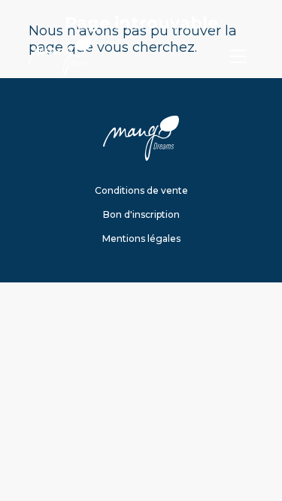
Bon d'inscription (141, 214)
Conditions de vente (141, 190)
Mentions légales (141, 238)
